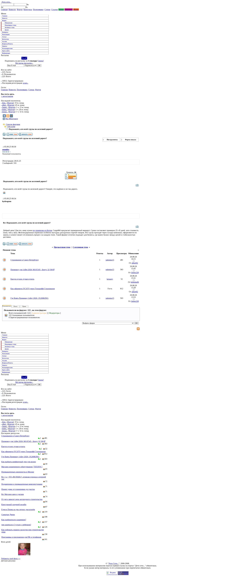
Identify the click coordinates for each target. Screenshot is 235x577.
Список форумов (13, 124)
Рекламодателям (7, 48)
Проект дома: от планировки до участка (18, 489)
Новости (12, 9)
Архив (7, 30)
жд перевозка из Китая (42, 230)
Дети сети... (6, 2)
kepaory (110, 279)
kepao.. (5, 112)
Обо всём (11, 127)
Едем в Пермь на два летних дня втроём (18, 509)
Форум (20, 9)
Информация (6, 53)
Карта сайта (6, 50)
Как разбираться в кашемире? (13, 520)
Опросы (4, 46)
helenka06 (135, 282)
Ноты (61, 9)
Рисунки (68, 9)
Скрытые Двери (8, 515)
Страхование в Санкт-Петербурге (25, 260)
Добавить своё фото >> (10, 559)
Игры (76, 9)
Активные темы (10, 27)
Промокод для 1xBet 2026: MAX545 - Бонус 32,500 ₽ (32, 270)
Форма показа (130, 140)
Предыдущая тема (62, 247)
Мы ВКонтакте (11, 119)
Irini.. (4, 103)
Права (24, 306)
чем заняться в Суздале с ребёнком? (16, 525)
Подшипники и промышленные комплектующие (21, 484)
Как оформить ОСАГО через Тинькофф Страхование (33, 289)
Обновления (8, 23)
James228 (135, 273)
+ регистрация (7, 96)
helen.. (4, 109)
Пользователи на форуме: (9, 306)
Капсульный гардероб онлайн (13, 504)
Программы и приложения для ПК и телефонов (21, 537)
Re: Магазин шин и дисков (12, 494)
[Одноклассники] (7, 115)
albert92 (135, 263)
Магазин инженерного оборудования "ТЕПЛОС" (22, 467)
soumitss (5, 149)
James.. (5, 107)
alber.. (4, 105)
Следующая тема (80, 247)
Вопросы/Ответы (7, 43)
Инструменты (112, 140)
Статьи (47, 9)
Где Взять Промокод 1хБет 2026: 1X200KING (29, 298)
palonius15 (110, 260)
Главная (4, 9)
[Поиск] (2, 7)
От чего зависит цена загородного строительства (21, 499)
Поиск (15, 306)
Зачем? (41, 61)
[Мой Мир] (11, 115)
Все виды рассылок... (24, 63)
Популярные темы (10, 25)
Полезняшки (38, 9)
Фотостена (5, 39)
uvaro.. (25, 83)
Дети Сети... (113, 563)
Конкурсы (28, 9)
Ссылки (54, 9)
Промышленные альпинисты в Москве (17, 472)
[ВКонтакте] (4, 115)
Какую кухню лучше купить (22, 279)
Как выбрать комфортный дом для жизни (18, 462)
